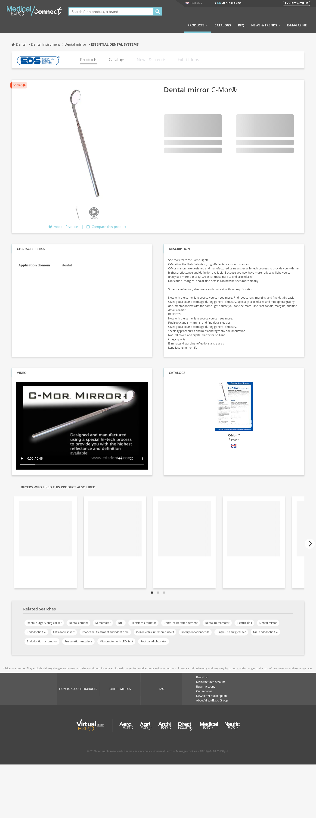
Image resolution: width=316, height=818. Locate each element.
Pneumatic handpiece (78, 641)
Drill (120, 623)
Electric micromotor (143, 623)
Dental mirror (268, 623)
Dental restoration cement (181, 623)
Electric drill (244, 623)
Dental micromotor (217, 623)
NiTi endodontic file (265, 632)
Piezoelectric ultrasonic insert (155, 632)
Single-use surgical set (231, 632)
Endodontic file (36, 632)
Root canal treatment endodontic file (105, 632)
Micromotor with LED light (116, 641)
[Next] (310, 544)
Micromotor (103, 623)
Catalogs (222, 25)
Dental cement (78, 623)
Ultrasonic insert (63, 632)
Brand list (202, 677)
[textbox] (110, 11)
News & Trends (264, 25)
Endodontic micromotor (42, 641)
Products (195, 25)
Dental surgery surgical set (44, 623)
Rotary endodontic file (195, 632)
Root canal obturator (153, 641)
